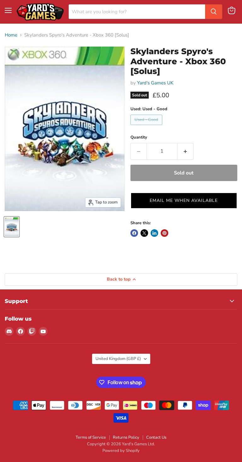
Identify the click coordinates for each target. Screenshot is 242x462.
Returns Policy (126, 437)
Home (11, 35)
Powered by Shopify (121, 450)
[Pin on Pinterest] (164, 233)
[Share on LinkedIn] (154, 233)
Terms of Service (91, 437)
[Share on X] (144, 233)
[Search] (213, 11)
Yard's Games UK (155, 83)
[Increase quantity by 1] (185, 151)
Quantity (138, 137)
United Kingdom (118, 359)
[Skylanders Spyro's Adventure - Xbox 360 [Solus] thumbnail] (11, 227)
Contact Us (156, 437)
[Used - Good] (147, 126)
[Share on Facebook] (134, 233)
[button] (183, 200)
